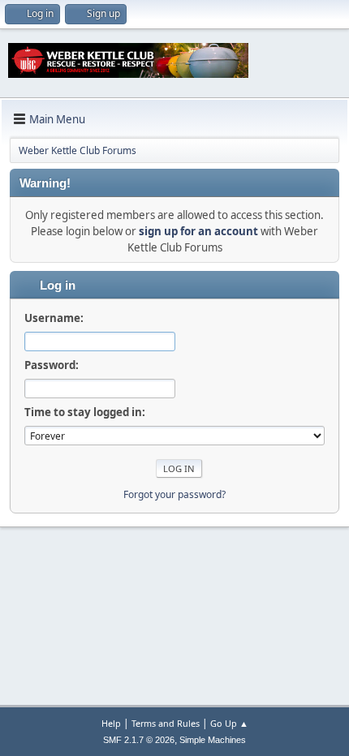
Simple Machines (212, 740)
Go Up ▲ (229, 723)
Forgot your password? (174, 494)
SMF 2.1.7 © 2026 (138, 740)
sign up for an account (198, 231)
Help (111, 723)
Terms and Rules (165, 723)
